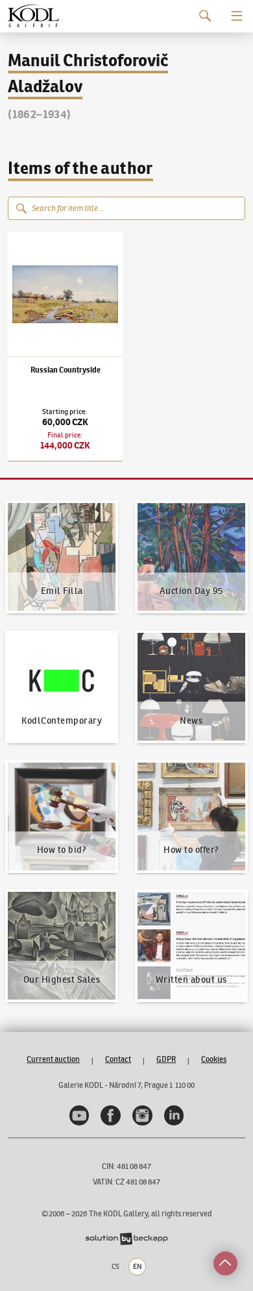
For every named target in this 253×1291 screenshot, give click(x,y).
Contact (118, 1059)
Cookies (213, 1059)
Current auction (53, 1059)
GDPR (166, 1059)
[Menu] (237, 16)
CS (115, 1266)
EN (137, 1266)
